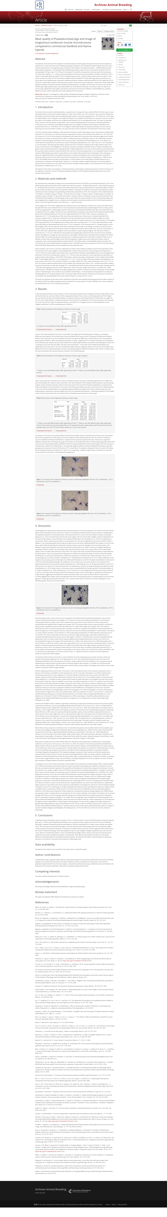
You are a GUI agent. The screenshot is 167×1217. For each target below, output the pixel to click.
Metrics (100, 31)
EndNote (120, 38)
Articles (70, 9)
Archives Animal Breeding (113, 5)
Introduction (122, 57)
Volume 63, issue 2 (46, 25)
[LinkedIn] (129, 45)
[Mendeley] (118, 45)
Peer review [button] (96, 9)
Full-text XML (122, 33)
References (121, 85)
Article (94, 31)
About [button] (125, 9)
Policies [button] (87, 9)
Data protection (122, 1204)
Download (41, 485)
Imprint (114, 1204)
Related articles (109, 31)
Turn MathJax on (125, 50)
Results (120, 64)
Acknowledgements (124, 79)
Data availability (123, 72)
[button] (102, 25)
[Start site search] (130, 26)
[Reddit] (122, 45)
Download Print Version (45, 329)
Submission (79, 9)
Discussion (121, 67)
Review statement (123, 82)
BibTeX (120, 36)
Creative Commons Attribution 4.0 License (90, 1204)
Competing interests (124, 77)
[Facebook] (126, 45)
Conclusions (122, 69)
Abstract (120, 55)
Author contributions (124, 74)
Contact (107, 1204)
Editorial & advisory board (112, 9)
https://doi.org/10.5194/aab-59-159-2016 (60, 1121)
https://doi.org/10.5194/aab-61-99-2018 (75, 961)
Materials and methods (122, 61)
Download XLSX (61, 329)
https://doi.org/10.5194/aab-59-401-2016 (48, 1151)
